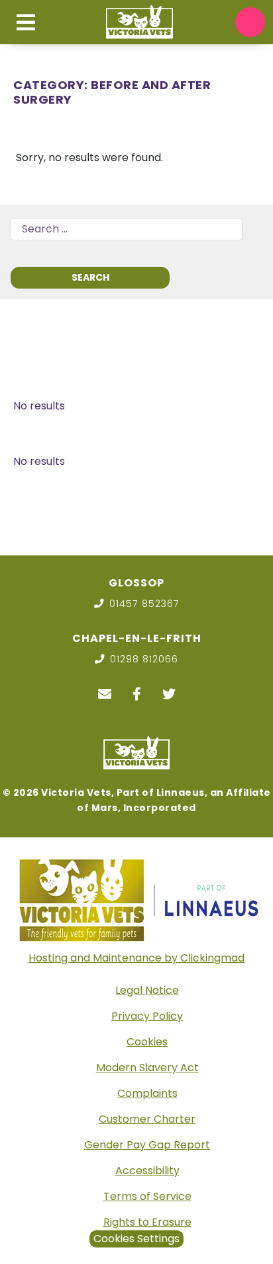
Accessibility (147, 1170)
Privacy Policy (147, 1016)
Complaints (147, 1093)
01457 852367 (144, 603)
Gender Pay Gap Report (147, 1144)
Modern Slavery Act (147, 1067)
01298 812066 (144, 659)
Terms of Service (147, 1196)
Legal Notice (147, 990)
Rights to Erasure (147, 1222)
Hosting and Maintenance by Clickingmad (136, 958)
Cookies (147, 1041)
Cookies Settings (136, 1238)
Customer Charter (147, 1119)
